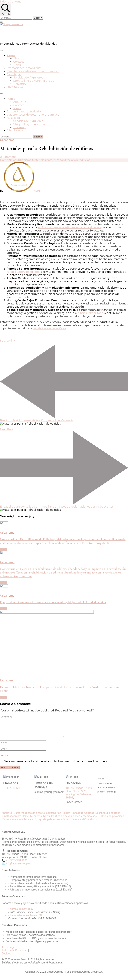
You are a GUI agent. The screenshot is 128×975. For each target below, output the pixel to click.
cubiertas (84, 278)
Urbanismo (7, 140)
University (19, 84)
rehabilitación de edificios (23, 271)
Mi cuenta (36, 816)
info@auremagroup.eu (18, 863)
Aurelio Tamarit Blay (21, 909)
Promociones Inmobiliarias (24, 68)
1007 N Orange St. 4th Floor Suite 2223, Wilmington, (79, 791)
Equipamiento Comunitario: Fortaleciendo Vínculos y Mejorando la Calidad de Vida (53, 602)
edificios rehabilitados (90, 313)
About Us (19, 58)
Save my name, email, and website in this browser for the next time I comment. (56, 761)
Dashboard (102, 813)
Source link (7, 340)
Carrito (67, 813)
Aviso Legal (8, 947)
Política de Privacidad (14, 950)
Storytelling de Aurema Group (33, 80)
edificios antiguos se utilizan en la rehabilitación (69, 227)
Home (25, 816)
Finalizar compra (11, 816)
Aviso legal (14, 74)
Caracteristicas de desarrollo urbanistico (33, 71)
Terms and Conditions (84, 819)
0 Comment (8, 156)
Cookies (6, 953)
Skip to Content (10, 1)
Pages (11, 55)
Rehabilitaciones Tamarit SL (26, 915)
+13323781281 (12, 788)
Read (3, 549)
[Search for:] (16, 17)
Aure (37, 190)
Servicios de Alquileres (28, 77)
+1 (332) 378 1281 (17, 860)
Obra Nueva (15, 87)
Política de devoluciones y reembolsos (74, 816)
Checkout (78, 813)
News (17, 64)
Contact (18, 61)
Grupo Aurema (19, 34)
